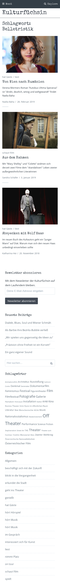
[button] (30, 54)
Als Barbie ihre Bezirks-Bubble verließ (26, 330)
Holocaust (19, 402)
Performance (29, 424)
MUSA (36, 410)
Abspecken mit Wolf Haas (23, 233)
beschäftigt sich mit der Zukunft (23, 468)
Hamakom (9, 401)
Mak (16, 410)
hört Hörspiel (13, 512)
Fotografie (27, 396)
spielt (8, 579)
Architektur (23, 381)
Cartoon (47, 382)
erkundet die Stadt (16, 483)
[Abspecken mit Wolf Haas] (30, 206)
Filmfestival (12, 396)
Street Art (20, 430)
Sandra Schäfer (10, 177)
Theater (35, 430)
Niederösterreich (35, 417)
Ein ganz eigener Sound (18, 352)
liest (17, 76)
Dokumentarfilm (39, 386)
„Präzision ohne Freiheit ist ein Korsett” (27, 344)
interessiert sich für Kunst (20, 542)
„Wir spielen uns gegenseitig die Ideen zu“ (29, 337)
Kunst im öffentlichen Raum (36, 406)
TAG (26, 430)
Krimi (22, 406)
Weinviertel (25, 435)
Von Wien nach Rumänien (23, 82)
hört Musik (11, 519)
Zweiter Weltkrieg (44, 434)
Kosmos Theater (12, 406)
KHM (45, 401)
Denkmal (15, 386)
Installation (29, 401)
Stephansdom (10, 430)
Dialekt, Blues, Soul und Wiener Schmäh (28, 322)
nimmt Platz (12, 556)
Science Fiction (45, 424)
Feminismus (12, 391)
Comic (7, 386)
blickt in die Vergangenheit (20, 475)
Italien (39, 401)
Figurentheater (38, 391)
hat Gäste (7, 76)
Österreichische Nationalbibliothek (20, 439)
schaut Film (8, 152)
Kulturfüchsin (24, 13)
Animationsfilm (11, 382)
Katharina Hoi (9, 253)
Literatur (9, 409)
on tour (9, 564)
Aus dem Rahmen (15, 158)
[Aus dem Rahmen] (30, 130)
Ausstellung (37, 381)
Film (50, 391)
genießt (9, 497)
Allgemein (10, 461)
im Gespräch (12, 534)
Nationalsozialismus (16, 416)
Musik (42, 409)
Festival (25, 391)
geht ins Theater (14, 490)
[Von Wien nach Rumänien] (30, 54)
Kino (51, 401)
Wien (32, 435)
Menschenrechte (26, 410)
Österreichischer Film (18, 443)
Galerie (41, 396)
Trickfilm (16, 435)
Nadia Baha (8, 101)
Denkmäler (25, 386)
